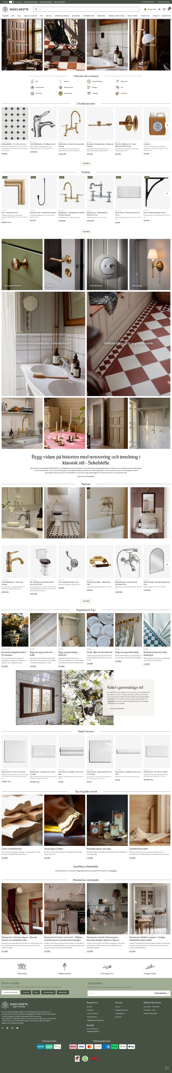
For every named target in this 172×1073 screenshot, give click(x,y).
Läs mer (5, 666)
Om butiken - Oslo (149, 1010)
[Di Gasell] (77, 1059)
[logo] (15, 9)
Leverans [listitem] (26, 992)
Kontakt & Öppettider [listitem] (11, 992)
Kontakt (89, 1006)
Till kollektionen (117, 708)
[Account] (159, 9)
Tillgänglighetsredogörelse (95, 1020)
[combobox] (88, 9)
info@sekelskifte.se (46, 2)
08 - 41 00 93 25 (59, 2)
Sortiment (118, 1017)
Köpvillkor (90, 1010)
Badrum (86, 484)
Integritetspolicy (92, 1017)
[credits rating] (94, 1058)
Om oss (117, 1006)
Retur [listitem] (36, 992)
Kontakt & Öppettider (31, 2)
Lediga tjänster (120, 1013)
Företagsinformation (121, 1010)
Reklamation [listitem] (63, 992)
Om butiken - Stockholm (151, 1006)
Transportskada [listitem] (48, 992)
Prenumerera (160, 993)
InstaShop (113, 871)
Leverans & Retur (92, 1013)
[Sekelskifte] (29, 1005)
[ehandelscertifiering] (85, 1059)
